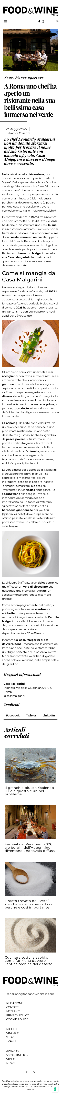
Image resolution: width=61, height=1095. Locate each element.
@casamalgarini (14, 695)
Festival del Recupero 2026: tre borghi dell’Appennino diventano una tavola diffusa (30, 847)
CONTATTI (12, 1007)
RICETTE (12, 1029)
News (8, 77)
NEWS (10, 1063)
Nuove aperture (29, 77)
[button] (5, 21)
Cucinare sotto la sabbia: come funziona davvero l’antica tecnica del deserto (29, 960)
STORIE (11, 1037)
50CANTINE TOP (17, 1055)
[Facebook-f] (39, 21)
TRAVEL (11, 1041)
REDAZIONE (14, 1003)
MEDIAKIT (13, 1011)
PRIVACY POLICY (17, 1015)
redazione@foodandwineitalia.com (30, 994)
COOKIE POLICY (17, 1019)
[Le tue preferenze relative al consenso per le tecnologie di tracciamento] (55, 1089)
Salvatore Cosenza (18, 133)
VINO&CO (12, 1033)
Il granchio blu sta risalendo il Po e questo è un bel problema (29, 791)
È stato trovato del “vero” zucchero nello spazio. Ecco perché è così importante (29, 904)
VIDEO (10, 1059)
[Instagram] (43, 21)
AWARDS (12, 1051)
